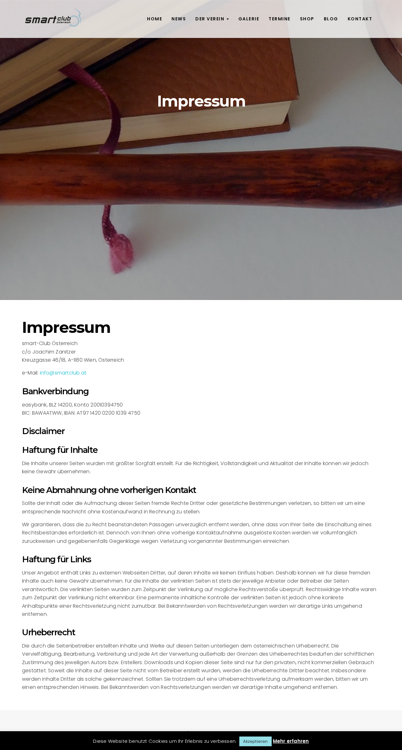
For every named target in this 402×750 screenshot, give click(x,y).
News (178, 19)
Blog (331, 19)
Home (154, 19)
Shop (307, 19)
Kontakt (360, 19)
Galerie (248, 19)
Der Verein (210, 19)
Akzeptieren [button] (255, 741)
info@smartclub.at (63, 372)
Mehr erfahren (291, 741)
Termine (280, 19)
